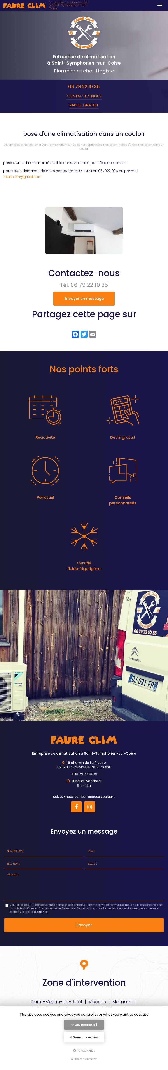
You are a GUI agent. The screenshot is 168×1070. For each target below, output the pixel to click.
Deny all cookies (85, 1037)
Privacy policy (85, 1059)
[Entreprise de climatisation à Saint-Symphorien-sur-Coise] (24, 5)
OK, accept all (85, 1025)
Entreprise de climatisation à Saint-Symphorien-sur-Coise (69, 5)
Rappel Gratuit (84, 105)
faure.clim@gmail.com (22, 176)
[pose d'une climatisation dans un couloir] (84, 230)
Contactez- (84, 96)
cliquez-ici (41, 912)
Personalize (86, 1050)
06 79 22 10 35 (84, 86)
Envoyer (84, 925)
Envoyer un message (84, 298)
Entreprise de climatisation (100, 145)
